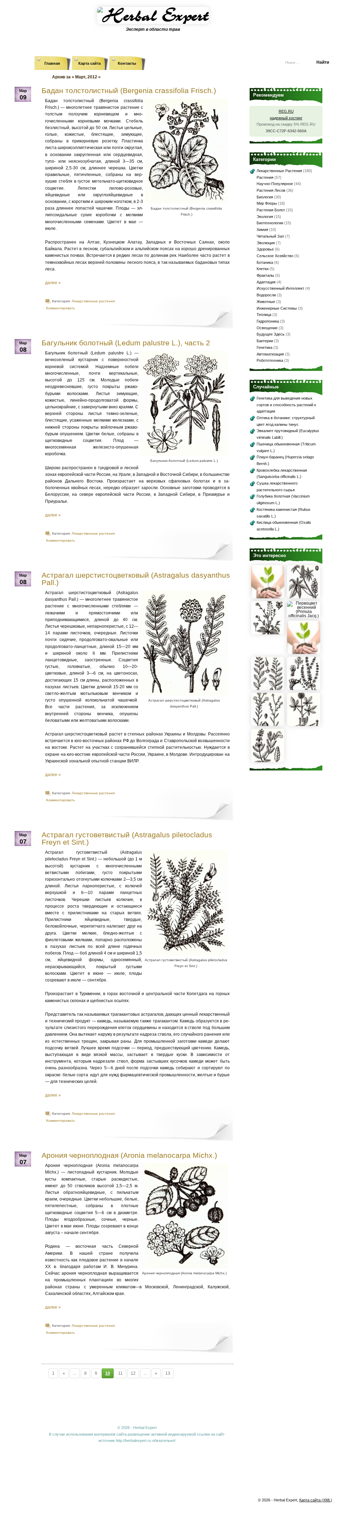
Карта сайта (89, 63)
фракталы (265, 275)
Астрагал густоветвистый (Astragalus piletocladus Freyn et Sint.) (127, 838)
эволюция (266, 243)
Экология (265, 216)
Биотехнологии (270, 223)
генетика (264, 347)
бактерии (265, 341)
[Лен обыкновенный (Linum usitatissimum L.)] (267, 724)
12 (133, 1373)
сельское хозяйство (275, 256)
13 (167, 1373)
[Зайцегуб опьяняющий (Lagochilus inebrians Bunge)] (303, 688)
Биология (265, 197)
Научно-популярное (275, 184)
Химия (262, 229)
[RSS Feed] (236, 59)
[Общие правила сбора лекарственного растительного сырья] (303, 652)
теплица (264, 314)
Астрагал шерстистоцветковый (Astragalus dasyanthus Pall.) (136, 578)
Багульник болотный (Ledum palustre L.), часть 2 (126, 343)
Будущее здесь (271, 334)
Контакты (127, 63)
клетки (262, 269)
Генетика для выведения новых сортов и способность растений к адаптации (286, 404)
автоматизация (270, 354)
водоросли (266, 295)
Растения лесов (271, 190)
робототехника (270, 360)
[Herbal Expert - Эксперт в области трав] (179, 22)
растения (265, 177)
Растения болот (271, 210)
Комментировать (60, 308)
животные (266, 302)
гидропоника (268, 321)
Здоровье (265, 249)
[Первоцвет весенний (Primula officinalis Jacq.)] (303, 615)
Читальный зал (270, 236)
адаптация (266, 282)
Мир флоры (267, 203)
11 (120, 1373)
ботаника (265, 262)
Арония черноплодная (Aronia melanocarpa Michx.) (129, 1155)
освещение (267, 328)
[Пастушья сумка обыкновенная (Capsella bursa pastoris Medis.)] (267, 633)
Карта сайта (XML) (315, 1500)
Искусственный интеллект (280, 288)
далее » (53, 282)
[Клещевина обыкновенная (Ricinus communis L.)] (303, 596)
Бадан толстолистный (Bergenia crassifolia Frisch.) (129, 90)
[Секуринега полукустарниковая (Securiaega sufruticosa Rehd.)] (267, 688)
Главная (52, 63)
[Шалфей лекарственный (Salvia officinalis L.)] (267, 760)
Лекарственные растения (93, 301)
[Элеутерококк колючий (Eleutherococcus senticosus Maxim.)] (303, 724)
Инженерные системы (277, 308)
